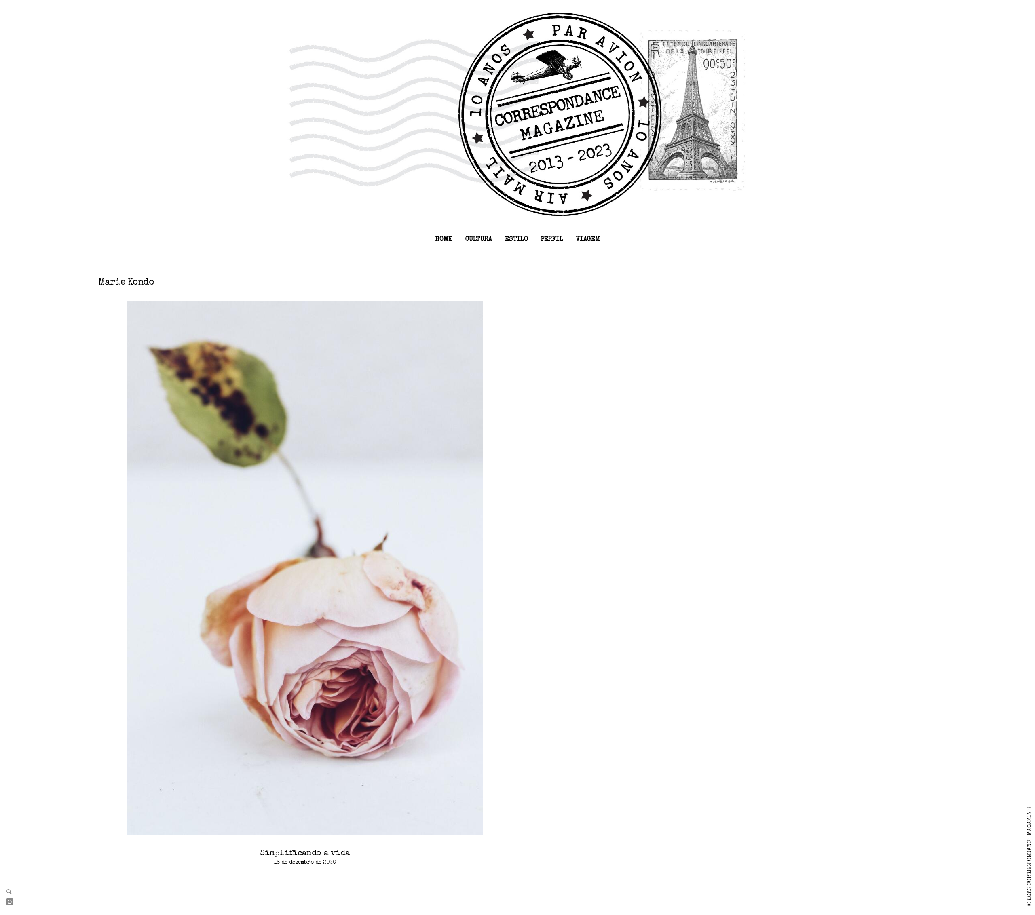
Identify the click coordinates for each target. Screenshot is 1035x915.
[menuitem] (444, 239)
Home (443, 239)
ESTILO (516, 239)
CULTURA (478, 239)
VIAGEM (588, 239)
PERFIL (552, 239)
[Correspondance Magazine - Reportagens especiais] (517, 114)
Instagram (12, 902)
